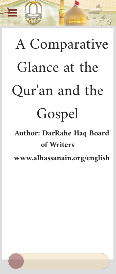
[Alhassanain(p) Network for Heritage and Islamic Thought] (58, 13)
